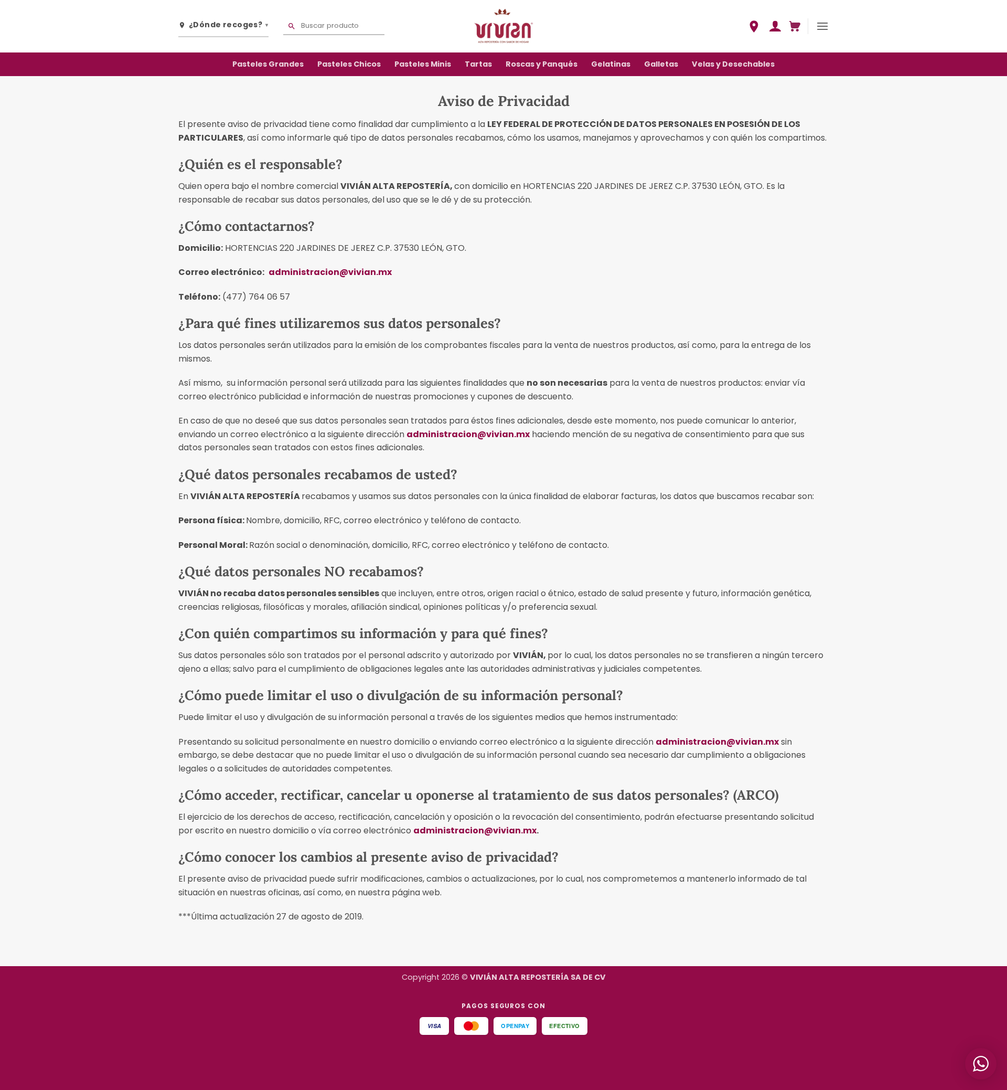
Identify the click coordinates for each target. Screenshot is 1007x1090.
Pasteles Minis (422, 64)
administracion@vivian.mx (330, 272)
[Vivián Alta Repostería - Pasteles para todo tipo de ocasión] (503, 26)
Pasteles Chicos (349, 64)
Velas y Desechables (733, 64)
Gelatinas (610, 64)
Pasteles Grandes (268, 64)
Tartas (478, 64)
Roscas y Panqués (541, 64)
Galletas (661, 64)
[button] (774, 26)
